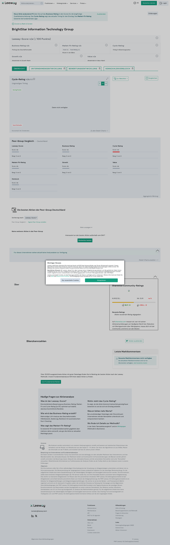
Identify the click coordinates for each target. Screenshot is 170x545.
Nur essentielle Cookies (70, 280)
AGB (52, 276)
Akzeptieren (101, 280)
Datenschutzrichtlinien (62, 276)
